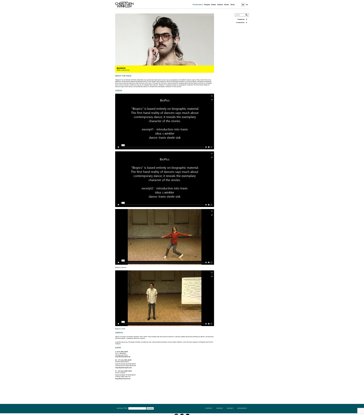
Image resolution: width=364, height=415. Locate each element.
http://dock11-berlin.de (122, 379)
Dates (213, 5)
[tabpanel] (164, 39)
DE (247, 5)
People (207, 5)
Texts (232, 5)
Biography (242, 408)
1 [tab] (164, 64)
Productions (198, 5)
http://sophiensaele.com (123, 368)
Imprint (219, 408)
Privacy (230, 408)
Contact (208, 408)
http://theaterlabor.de (122, 357)
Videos (220, 5)
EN (243, 5)
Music (226, 5)
